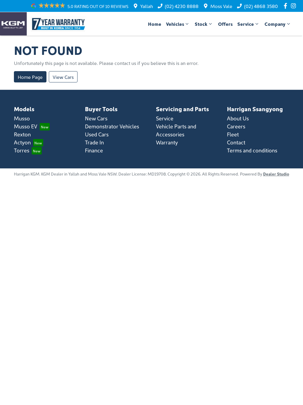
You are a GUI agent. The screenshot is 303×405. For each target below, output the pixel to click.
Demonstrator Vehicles (112, 126)
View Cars (63, 77)
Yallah (146, 6)
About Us (238, 118)
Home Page (30, 77)
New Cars (96, 118)
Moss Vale (221, 6)
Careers (236, 126)
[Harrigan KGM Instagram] (295, 6)
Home (154, 23)
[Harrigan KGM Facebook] (287, 6)
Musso (22, 118)
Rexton (22, 134)
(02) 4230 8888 (182, 6)
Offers (225, 23)
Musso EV (25, 126)
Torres (21, 150)
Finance (94, 150)
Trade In (94, 142)
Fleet (233, 134)
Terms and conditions (252, 150)
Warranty (167, 142)
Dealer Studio (276, 174)
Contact (236, 142)
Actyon (22, 142)
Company (275, 23)
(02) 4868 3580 (261, 6)
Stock (201, 23)
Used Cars (97, 134)
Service (245, 23)
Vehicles (175, 23)
